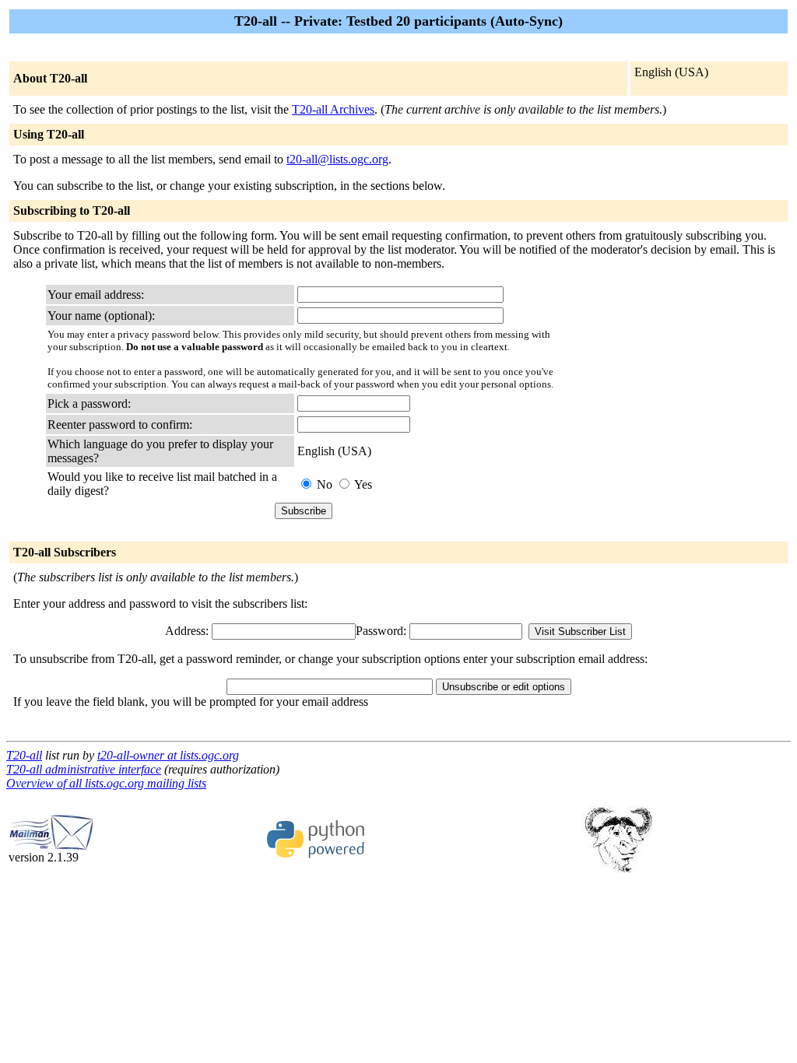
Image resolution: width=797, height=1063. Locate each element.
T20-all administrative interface (83, 769)
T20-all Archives (333, 109)
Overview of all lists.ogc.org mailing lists (106, 783)
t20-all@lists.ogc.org (337, 159)
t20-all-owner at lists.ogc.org (168, 755)
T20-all (24, 755)
